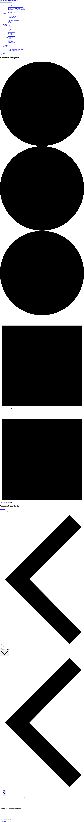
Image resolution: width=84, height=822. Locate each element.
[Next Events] (3, 646)
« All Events (2, 509)
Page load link (3, 821)
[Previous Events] (43, 644)
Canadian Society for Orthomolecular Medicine (10, 61)
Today (1, 648)
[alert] (42, 362)
